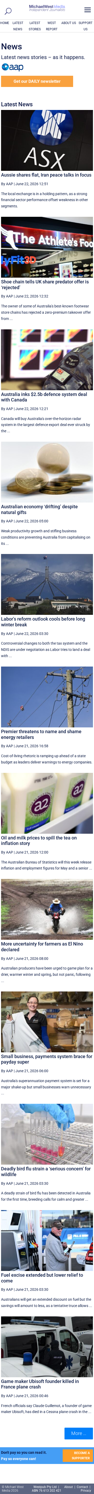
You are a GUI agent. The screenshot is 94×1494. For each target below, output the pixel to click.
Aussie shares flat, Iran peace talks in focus (46, 175)
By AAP (7, 184)
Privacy (86, 1490)
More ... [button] (78, 1433)
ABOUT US (68, 23)
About (69, 1487)
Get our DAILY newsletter (37, 81)
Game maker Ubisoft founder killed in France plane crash (40, 1384)
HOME (4, 23)
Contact (82, 1487)
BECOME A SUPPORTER (81, 1455)
